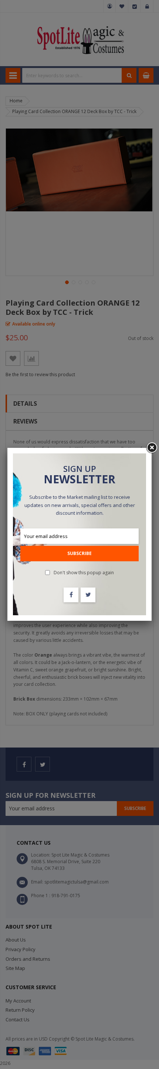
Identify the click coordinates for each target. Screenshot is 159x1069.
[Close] (151, 448)
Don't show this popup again (84, 572)
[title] (71, 595)
